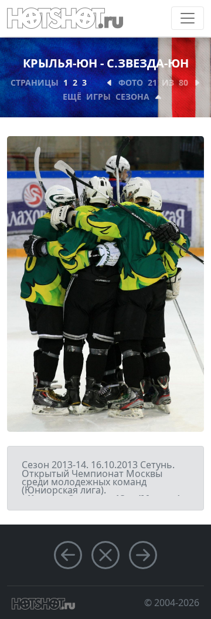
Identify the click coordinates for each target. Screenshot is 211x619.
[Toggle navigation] (187, 18)
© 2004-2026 (171, 602)
